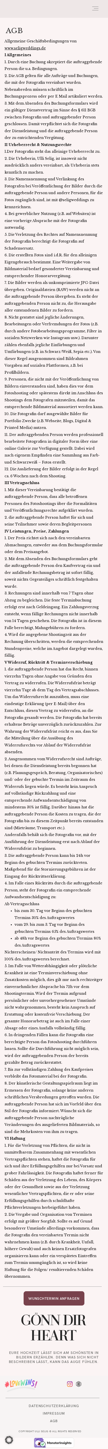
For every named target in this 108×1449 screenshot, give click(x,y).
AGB (54, 1421)
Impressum (54, 1413)
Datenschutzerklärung (54, 1406)
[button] (9, 1440)
